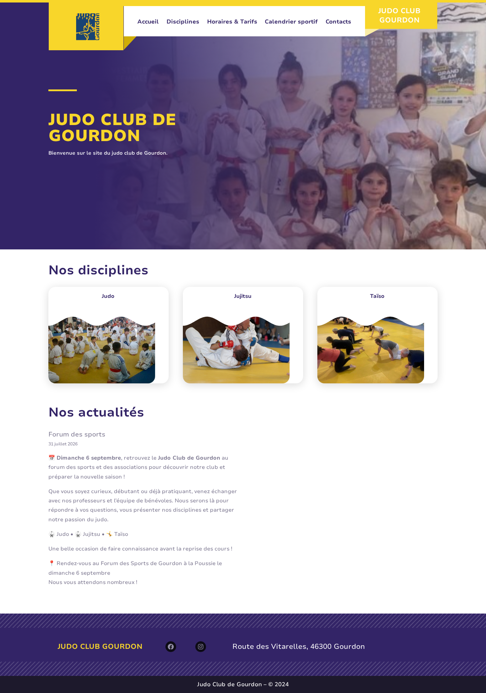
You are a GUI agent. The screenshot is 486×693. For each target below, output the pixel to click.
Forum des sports (76, 434)
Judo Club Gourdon (399, 15)
